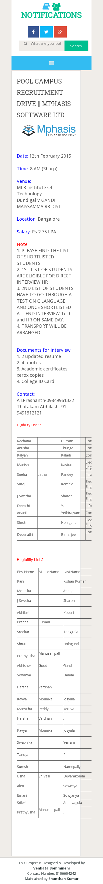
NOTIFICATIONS (51, 14)
